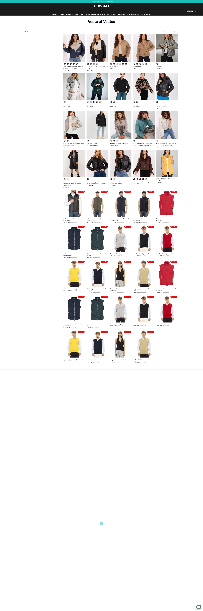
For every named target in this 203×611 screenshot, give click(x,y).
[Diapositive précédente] (65, 48)
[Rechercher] (3, 11)
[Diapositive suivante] (82, 48)
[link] (101, 523)
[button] (169, 32)
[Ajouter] (129, 285)
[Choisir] (82, 59)
